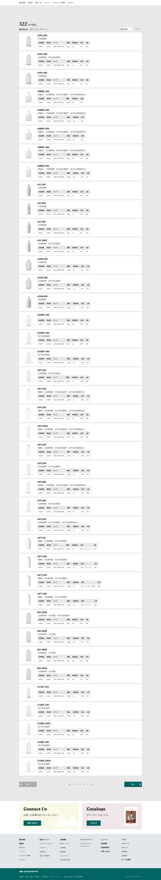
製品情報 (22, 839)
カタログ (71, 3)
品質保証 (42, 851)
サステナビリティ (86, 839)
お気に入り (124, 847)
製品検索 (22, 3)
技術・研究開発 (45, 856)
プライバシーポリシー (56, 876)
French (37, 876)
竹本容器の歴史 (65, 860)
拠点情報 (63, 851)
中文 (26, 876)
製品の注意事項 (68, 876)
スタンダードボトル (46, 843)
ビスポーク (43, 847)
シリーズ (47, 3)
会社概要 (63, 847)
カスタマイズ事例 (59, 3)
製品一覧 (38, 3)
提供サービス (44, 839)
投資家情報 (105, 847)
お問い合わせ (32, 823)
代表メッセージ (65, 843)
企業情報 (63, 839)
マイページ (125, 843)
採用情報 (104, 843)
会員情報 (124, 855)
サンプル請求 (126, 859)
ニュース (104, 839)
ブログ (123, 839)
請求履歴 (124, 851)
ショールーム (64, 856)
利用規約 (45, 876)
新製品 (30, 3)
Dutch (31, 876)
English (21, 876)
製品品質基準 (79, 876)
